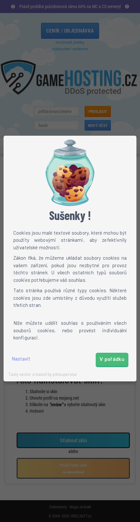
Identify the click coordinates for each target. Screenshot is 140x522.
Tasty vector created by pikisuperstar (42, 374)
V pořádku (112, 359)
